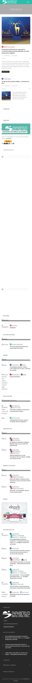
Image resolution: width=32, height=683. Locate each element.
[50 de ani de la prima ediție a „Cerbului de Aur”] (6, 95)
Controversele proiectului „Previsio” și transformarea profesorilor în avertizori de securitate (20, 552)
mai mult (5, 71)
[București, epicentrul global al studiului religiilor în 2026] (4, 469)
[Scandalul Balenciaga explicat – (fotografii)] (5, 320)
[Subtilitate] (5, 326)
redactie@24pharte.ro (8, 149)
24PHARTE (7, 55)
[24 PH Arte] (9, 2)
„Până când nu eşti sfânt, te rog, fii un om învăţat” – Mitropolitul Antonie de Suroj (20, 563)
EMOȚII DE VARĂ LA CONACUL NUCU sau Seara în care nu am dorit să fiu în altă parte (20, 480)
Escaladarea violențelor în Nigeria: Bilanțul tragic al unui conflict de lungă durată (19, 444)
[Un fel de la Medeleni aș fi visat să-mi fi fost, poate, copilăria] (4, 339)
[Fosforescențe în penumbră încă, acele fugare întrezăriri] (5, 344)
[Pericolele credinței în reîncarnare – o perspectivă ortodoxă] (5, 409)
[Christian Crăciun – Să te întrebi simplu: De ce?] (9, 400)
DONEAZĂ (9, 138)
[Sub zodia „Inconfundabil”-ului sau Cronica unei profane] (4, 486)
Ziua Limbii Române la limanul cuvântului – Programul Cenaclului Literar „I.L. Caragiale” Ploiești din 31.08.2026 (17, 638)
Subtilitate (13, 327)
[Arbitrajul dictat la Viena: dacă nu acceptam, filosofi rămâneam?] (3, 418)
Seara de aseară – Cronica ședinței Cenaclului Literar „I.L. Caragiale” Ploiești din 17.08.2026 (19, 576)
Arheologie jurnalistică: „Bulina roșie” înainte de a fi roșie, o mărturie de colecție (20, 368)
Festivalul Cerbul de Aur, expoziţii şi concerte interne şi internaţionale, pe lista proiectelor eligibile (15, 51)
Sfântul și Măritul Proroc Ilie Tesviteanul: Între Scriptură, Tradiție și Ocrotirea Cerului (20, 457)
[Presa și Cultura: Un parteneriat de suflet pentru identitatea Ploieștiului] (5, 583)
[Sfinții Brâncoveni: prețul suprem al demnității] (5, 594)
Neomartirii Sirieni (15, 376)
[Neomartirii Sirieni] (5, 381)
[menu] (28, 2)
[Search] (24, 2)
